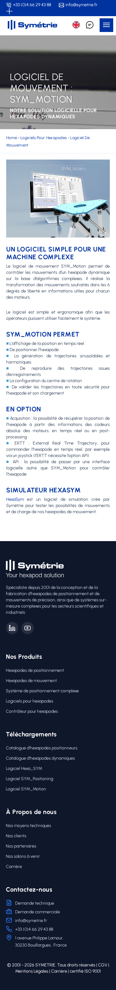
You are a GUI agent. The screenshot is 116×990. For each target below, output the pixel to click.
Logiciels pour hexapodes (43, 137)
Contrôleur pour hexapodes (32, 711)
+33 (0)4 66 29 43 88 (32, 4)
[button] (106, 25)
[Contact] (90, 25)
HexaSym (15, 499)
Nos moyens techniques (28, 825)
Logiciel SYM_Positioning (29, 778)
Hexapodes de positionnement (35, 670)
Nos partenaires (21, 846)
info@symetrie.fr (81, 4)
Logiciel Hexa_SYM (24, 768)
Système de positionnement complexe (42, 691)
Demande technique (34, 903)
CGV (102, 965)
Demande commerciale (37, 912)
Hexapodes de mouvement (31, 680)
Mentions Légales (31, 971)
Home (11, 137)
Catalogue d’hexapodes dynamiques (40, 758)
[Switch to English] (76, 25)
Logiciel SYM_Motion (26, 789)
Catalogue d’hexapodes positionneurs (41, 748)
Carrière (14, 866)
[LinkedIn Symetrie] (12, 628)
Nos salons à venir (23, 856)
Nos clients (16, 836)
